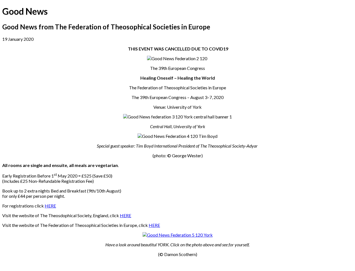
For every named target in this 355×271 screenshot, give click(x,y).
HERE (50, 205)
